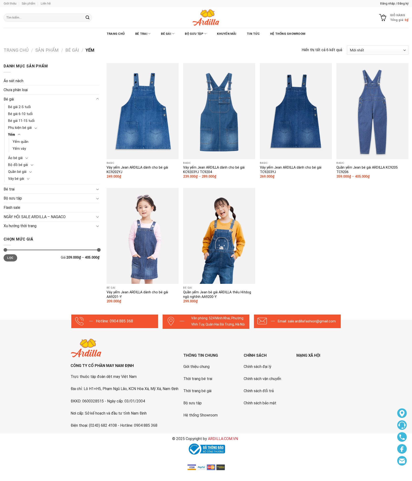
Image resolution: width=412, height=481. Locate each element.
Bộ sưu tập (194, 33)
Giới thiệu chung (196, 366)
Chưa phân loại (16, 90)
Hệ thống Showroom (200, 415)
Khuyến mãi (226, 33)
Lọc (10, 258)
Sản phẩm (28, 3)
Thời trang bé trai (197, 378)
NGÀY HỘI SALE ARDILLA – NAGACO (35, 217)
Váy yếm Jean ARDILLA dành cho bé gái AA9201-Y (137, 294)
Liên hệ (46, 3)
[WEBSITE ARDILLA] (206, 17)
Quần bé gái (17, 172)
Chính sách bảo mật (260, 403)
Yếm (11, 135)
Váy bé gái (16, 179)
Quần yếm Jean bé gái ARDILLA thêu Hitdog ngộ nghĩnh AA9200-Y (217, 294)
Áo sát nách (13, 81)
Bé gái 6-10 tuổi (20, 114)
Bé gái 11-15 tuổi (21, 121)
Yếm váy (19, 149)
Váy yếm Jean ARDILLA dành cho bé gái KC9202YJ (137, 169)
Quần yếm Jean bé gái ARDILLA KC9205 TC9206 (367, 169)
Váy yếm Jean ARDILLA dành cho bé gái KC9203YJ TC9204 (214, 169)
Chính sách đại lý (257, 366)
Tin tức (253, 33)
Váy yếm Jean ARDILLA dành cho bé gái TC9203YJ (290, 169)
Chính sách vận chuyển (262, 378)
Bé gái (166, 33)
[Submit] (87, 18)
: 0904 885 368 (120, 321)
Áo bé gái (15, 158)
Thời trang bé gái (197, 391)
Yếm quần (20, 142)
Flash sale (12, 207)
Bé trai (141, 33)
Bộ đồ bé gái (18, 165)
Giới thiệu (10, 3)
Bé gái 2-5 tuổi (19, 107)
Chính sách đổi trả (259, 391)
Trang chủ (116, 33)
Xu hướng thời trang (20, 226)
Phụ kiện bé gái (20, 128)
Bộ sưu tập (192, 403)
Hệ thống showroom (287, 33)
